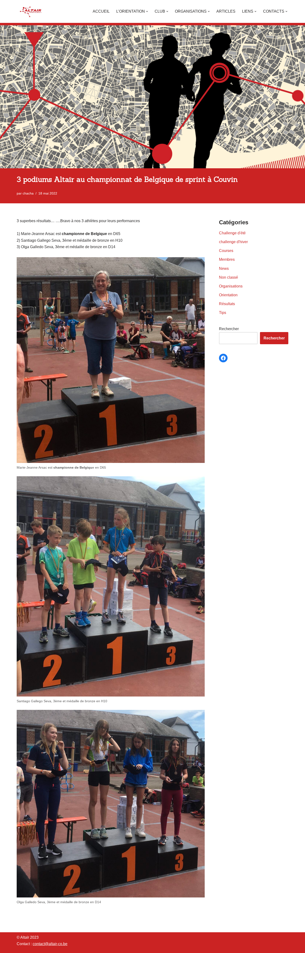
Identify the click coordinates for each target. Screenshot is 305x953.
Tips (222, 313)
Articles (225, 11)
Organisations (231, 286)
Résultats (227, 304)
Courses (226, 251)
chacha (28, 193)
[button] (147, 11)
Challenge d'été (232, 233)
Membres (227, 259)
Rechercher (229, 329)
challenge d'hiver (233, 242)
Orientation (228, 295)
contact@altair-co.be (50, 944)
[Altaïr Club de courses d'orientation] (31, 11)
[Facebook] (223, 358)
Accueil (101, 11)
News (224, 268)
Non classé (228, 277)
